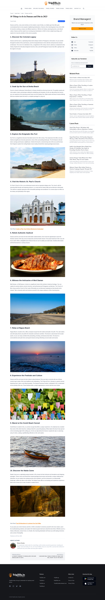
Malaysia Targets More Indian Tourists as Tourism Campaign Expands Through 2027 (81, 168)
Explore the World (38, 8)
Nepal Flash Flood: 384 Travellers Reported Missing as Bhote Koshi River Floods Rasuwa (81, 137)
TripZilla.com (42, 577)
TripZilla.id (42, 580)
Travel (11, 13)
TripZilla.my (42, 583)
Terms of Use (71, 580)
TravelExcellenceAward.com (60, 583)
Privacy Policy (71, 583)
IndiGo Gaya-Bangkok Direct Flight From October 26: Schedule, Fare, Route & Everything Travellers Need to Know (80, 148)
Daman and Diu (28, 13)
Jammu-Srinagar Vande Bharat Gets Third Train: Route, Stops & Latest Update (80, 158)
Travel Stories (50, 8)
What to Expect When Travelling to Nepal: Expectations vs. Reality (81, 95)
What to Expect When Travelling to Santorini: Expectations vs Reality (81, 105)
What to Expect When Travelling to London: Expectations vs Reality (81, 86)
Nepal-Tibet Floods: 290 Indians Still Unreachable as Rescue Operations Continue (81, 128)
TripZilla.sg (56, 577)
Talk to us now (82, 28)
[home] (21, 8)
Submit (89, 66)
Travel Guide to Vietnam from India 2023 (80, 114)
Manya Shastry (21, 543)
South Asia (17, 13)
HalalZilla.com (57, 580)
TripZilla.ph (42, 586)
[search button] (83, 8)
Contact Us (77, 8)
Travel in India (60, 8)
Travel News (27, 8)
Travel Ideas (69, 8)
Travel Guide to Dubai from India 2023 (80, 77)
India (22, 13)
